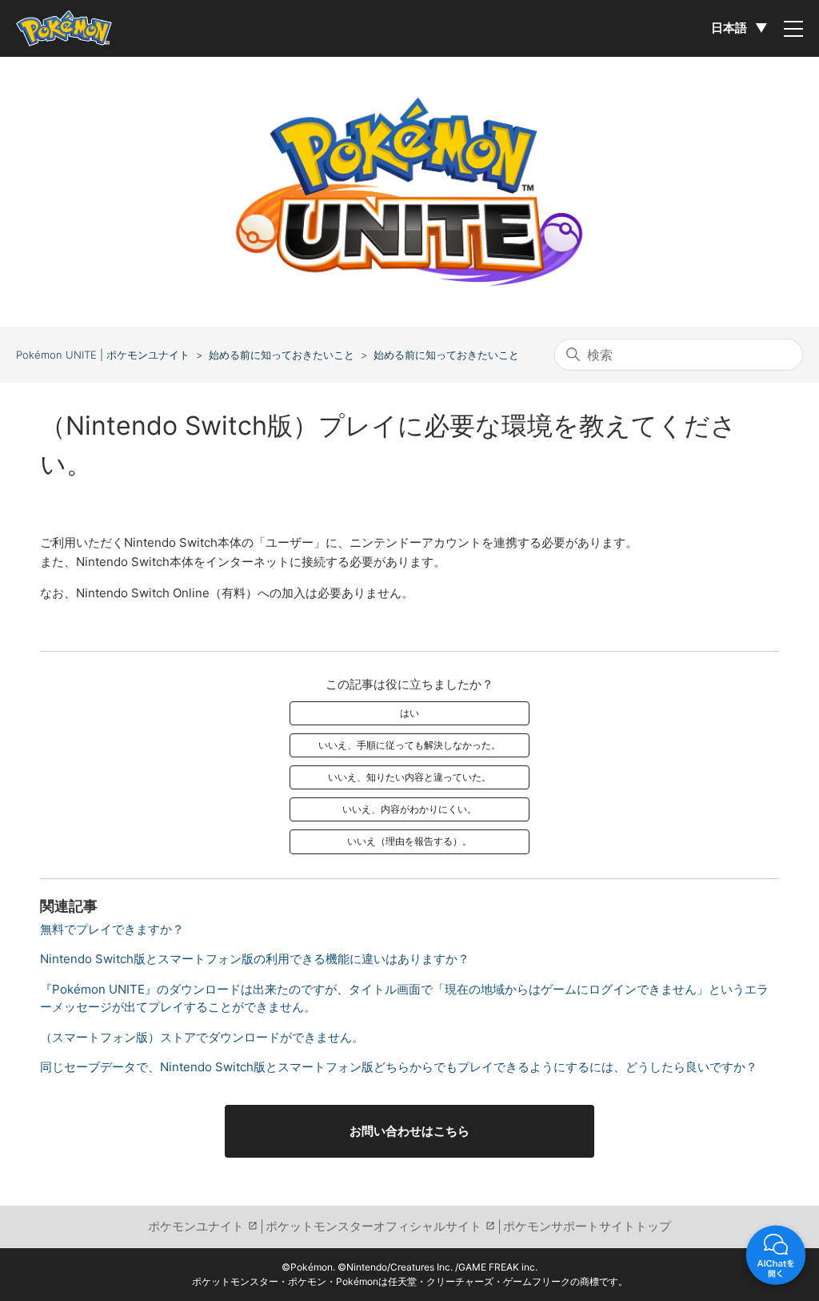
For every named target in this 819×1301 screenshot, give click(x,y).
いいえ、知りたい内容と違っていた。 (409, 777)
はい (409, 713)
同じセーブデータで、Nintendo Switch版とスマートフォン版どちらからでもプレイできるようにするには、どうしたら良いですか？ (398, 1066)
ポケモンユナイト (196, 1226)
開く (776, 1258)
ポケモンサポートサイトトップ (587, 1226)
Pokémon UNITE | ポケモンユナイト (103, 354)
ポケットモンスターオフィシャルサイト (373, 1226)
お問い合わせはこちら (409, 1130)
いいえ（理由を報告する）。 (409, 841)
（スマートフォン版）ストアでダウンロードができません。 (202, 1037)
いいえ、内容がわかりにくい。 (409, 809)
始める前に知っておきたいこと (281, 354)
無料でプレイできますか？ (112, 929)
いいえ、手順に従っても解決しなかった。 (409, 745)
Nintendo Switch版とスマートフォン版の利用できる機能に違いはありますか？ (254, 958)
